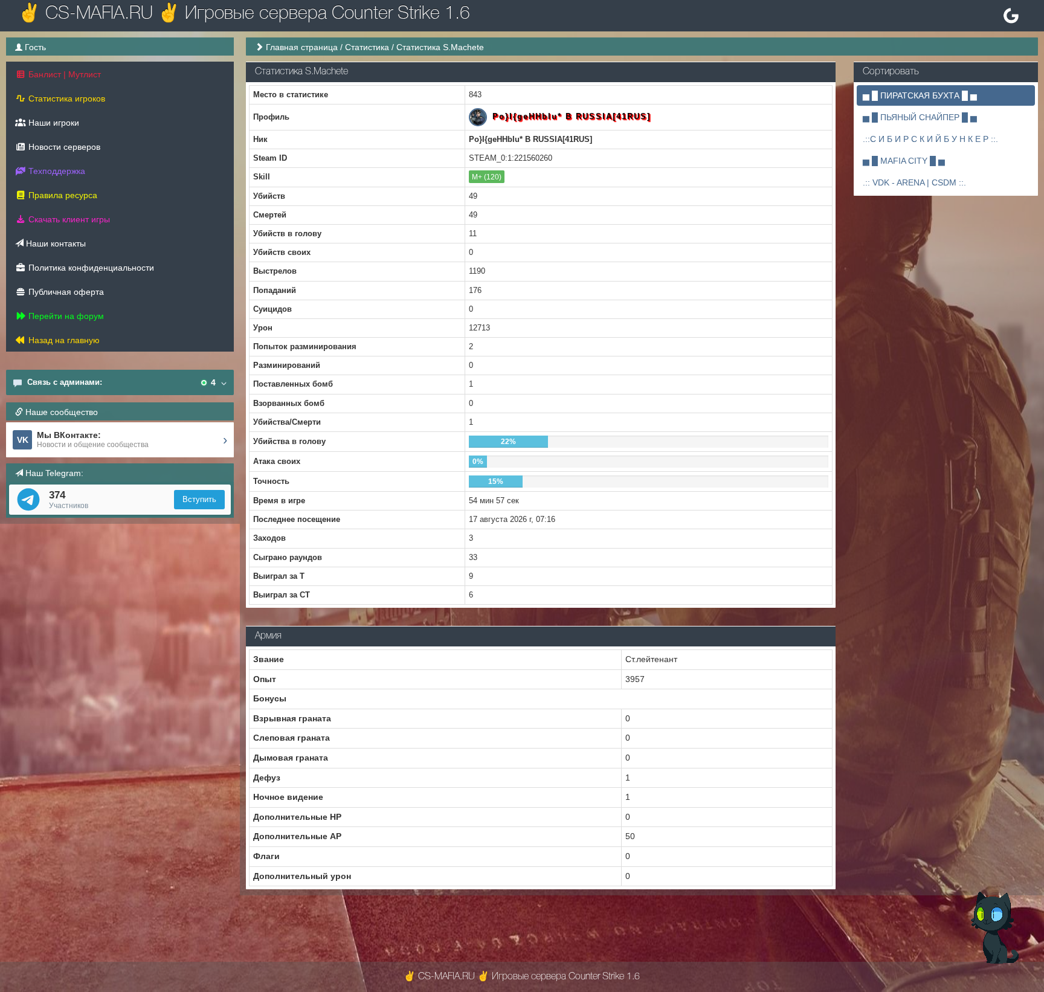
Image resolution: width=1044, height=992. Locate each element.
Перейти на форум (65, 316)
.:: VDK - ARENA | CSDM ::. (914, 182)
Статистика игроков (65, 98)
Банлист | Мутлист (63, 74)
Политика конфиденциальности (90, 267)
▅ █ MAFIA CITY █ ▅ (904, 161)
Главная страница (302, 47)
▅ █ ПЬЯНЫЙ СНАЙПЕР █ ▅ (920, 117)
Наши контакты (55, 243)
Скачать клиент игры (68, 219)
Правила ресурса (61, 195)
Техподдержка (55, 171)
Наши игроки (52, 122)
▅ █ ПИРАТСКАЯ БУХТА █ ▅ (920, 95)
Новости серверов (63, 147)
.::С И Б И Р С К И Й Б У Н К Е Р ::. (930, 139)
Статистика (367, 47)
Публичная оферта (65, 292)
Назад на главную (63, 340)
